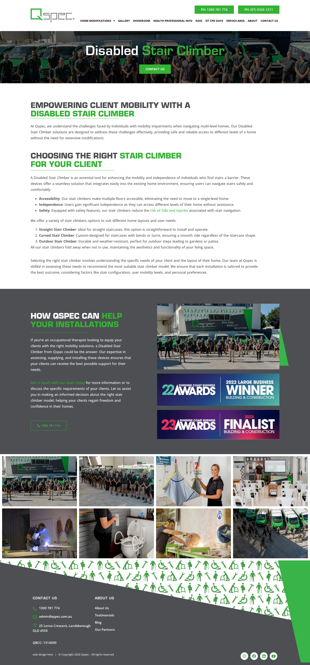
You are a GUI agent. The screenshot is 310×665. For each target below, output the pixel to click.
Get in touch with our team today (58, 382)
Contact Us (269, 21)
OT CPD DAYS (214, 21)
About (252, 21)
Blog (98, 622)
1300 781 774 (49, 608)
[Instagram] (244, 656)
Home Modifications (95, 21)
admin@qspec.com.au (55, 616)
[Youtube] (273, 656)
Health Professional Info (172, 21)
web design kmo (43, 654)
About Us (102, 608)
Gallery (124, 21)
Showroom (141, 21)
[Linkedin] (264, 656)
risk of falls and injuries (169, 210)
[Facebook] (254, 656)
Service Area (235, 21)
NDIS (198, 21)
